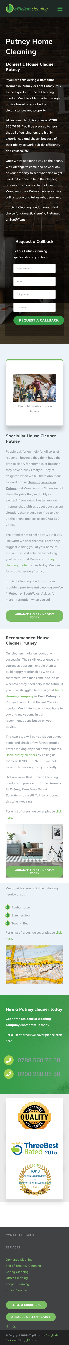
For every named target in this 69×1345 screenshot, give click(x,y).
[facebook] (7, 1326)
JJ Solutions (32, 1340)
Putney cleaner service (45, 191)
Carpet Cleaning (17, 1284)
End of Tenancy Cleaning (23, 1266)
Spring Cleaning (17, 1272)
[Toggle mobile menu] (60, 9)
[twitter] (14, 1326)
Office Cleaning (17, 1278)
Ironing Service (16, 1290)
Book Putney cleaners (21, 755)
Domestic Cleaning (19, 1259)
